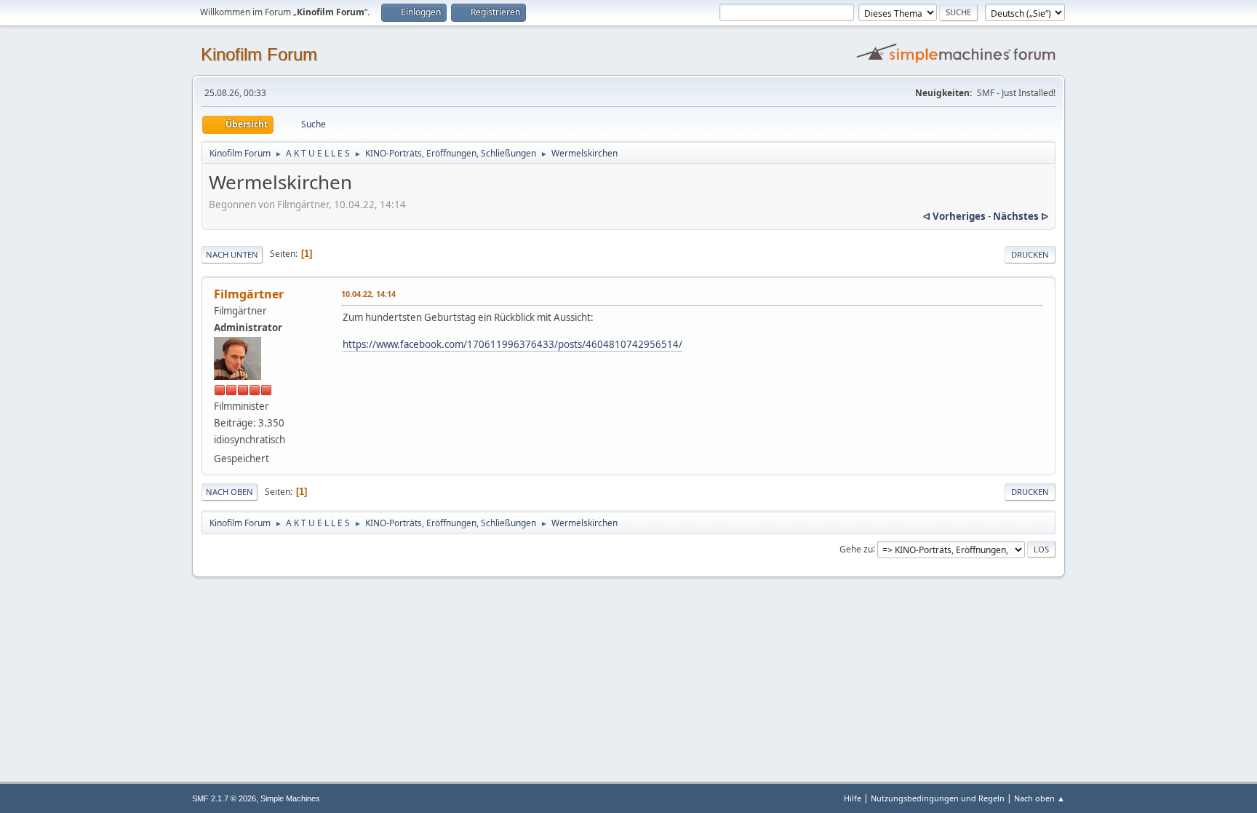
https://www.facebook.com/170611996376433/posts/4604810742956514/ (512, 344)
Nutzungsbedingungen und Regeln (938, 798)
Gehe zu (856, 548)
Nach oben (229, 491)
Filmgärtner (249, 294)
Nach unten (232, 254)
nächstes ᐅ (1020, 216)
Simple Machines (290, 798)
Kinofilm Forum (259, 54)
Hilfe (852, 798)
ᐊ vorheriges (954, 216)
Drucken (1030, 254)
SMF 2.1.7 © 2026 (224, 798)
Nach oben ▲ (1039, 798)
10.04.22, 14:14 (368, 293)
